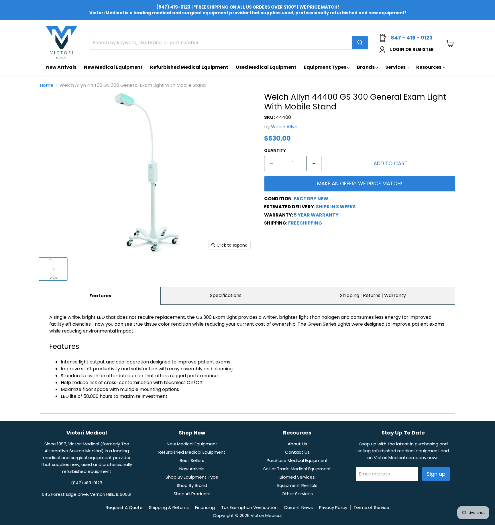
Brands (366, 67)
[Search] (360, 42)
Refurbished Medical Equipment (189, 67)
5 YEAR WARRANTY (316, 215)
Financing (205, 507)
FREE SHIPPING (305, 223)
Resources (429, 67)
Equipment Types (325, 67)
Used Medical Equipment (266, 67)
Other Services (297, 494)
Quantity (275, 150)
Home (46, 85)
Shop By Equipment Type (192, 477)
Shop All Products (192, 494)
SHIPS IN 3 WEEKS (336, 206)
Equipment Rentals (297, 485)
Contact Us (297, 452)
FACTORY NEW (311, 198)
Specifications (225, 295)
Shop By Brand (192, 485)
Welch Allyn (284, 126)
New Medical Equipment (113, 67)
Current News (298, 507)
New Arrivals (61, 67)
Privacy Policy (333, 507)
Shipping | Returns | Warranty (373, 295)
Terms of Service (371, 507)
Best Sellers (192, 460)
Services (395, 67)
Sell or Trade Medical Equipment (297, 469)
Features (100, 295)
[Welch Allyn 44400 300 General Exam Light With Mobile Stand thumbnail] (53, 269)
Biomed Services (297, 477)
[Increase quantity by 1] (314, 164)
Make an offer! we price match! (359, 183)
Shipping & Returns (169, 507)
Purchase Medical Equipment (297, 460)
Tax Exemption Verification (249, 507)
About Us (297, 444)
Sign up (436, 473)
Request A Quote (124, 507)
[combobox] (221, 42)
